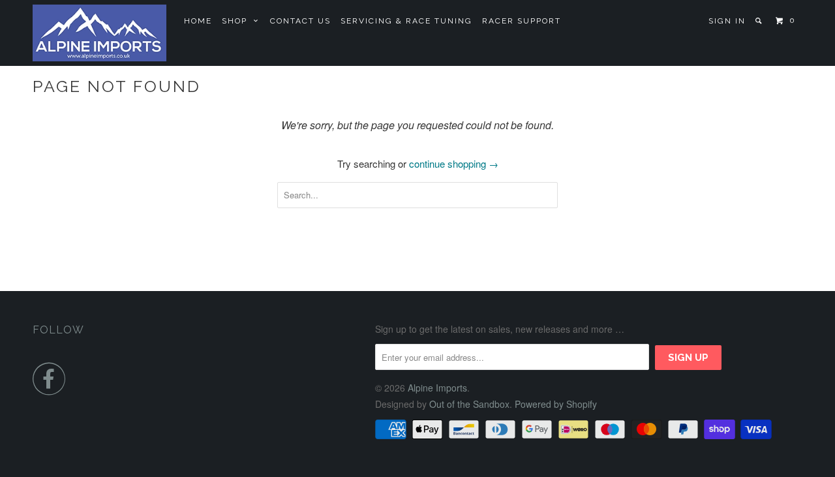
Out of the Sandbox (469, 403)
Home (198, 20)
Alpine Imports (437, 387)
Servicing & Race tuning (406, 20)
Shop (238, 20)
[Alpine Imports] (99, 33)
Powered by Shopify (556, 403)
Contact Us (300, 20)
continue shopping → (453, 163)
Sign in (727, 20)
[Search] (760, 20)
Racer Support (521, 20)
